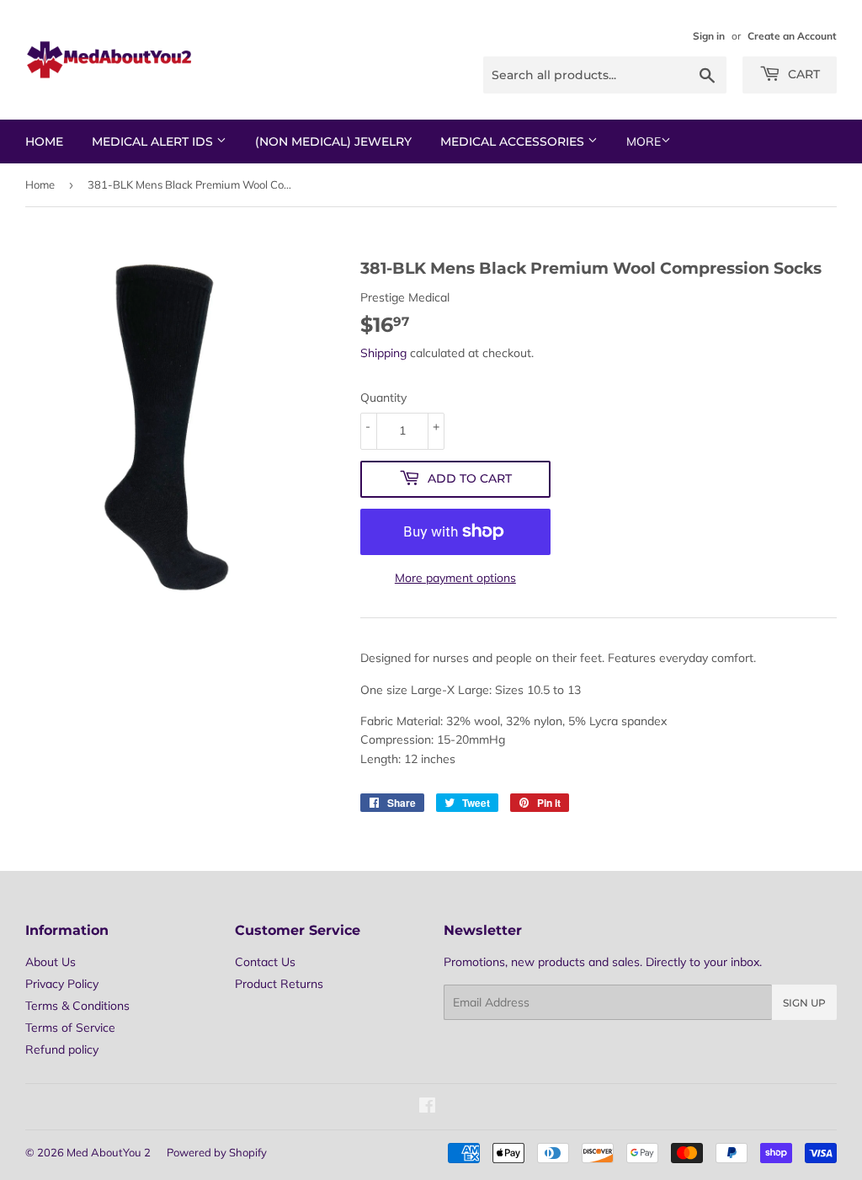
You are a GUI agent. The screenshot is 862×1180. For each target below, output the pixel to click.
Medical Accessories (514, 141)
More (643, 141)
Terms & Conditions (77, 1005)
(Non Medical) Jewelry (333, 141)
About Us (50, 961)
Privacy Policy (61, 983)
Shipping (383, 352)
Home (44, 141)
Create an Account (792, 35)
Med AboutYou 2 (109, 1152)
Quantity (383, 397)
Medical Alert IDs (154, 141)
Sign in (709, 35)
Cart (802, 74)
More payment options (455, 577)
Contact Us (265, 961)
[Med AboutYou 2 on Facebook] (427, 1107)
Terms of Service (70, 1027)
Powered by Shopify (217, 1152)
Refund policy (61, 1049)
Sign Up (804, 1002)
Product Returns (279, 983)
